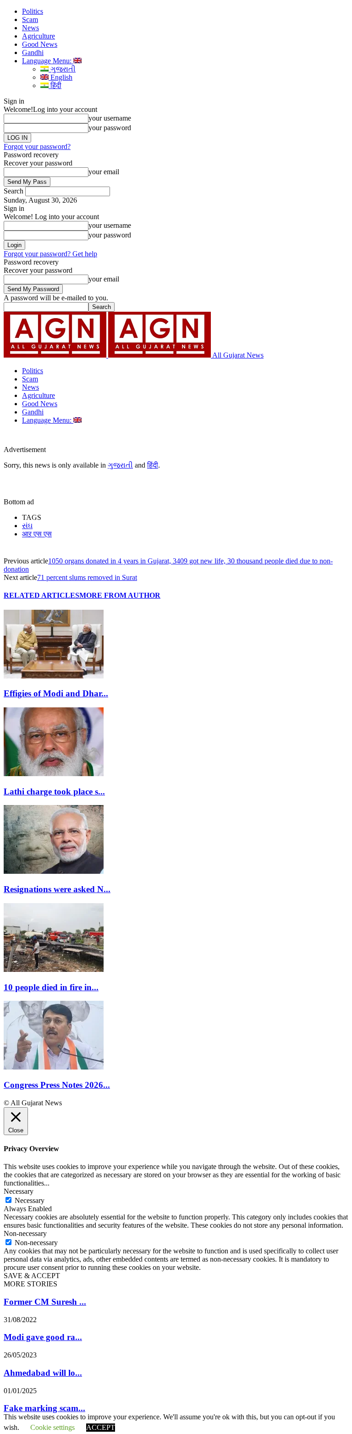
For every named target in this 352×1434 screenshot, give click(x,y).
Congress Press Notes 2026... (57, 1085)
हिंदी (55, 85)
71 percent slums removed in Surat (87, 577)
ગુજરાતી (62, 69)
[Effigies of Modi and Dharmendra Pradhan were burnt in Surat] (54, 676)
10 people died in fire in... (51, 987)
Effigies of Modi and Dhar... (56, 693)
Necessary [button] (18, 1191)
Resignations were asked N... (57, 889)
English (60, 77)
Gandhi (33, 52)
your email (103, 172)
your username (109, 118)
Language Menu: (47, 61)
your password (109, 128)
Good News (39, 44)
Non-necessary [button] (25, 1233)
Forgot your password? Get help (50, 254)
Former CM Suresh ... (45, 1302)
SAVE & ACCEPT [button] (32, 1276)
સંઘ (27, 525)
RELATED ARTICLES (41, 595)
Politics (32, 11)
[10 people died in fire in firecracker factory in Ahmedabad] (54, 969)
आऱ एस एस (37, 534)
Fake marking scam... (44, 1408)
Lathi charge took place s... (54, 791)
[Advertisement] (153, 438)
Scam (30, 19)
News (30, 28)
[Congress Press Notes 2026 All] (54, 1067)
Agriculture (38, 36)
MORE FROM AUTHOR (119, 595)
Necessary (29, 1200)
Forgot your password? (37, 146)
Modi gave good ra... (43, 1337)
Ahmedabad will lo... (43, 1373)
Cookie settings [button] (52, 1427)
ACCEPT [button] (100, 1427)
